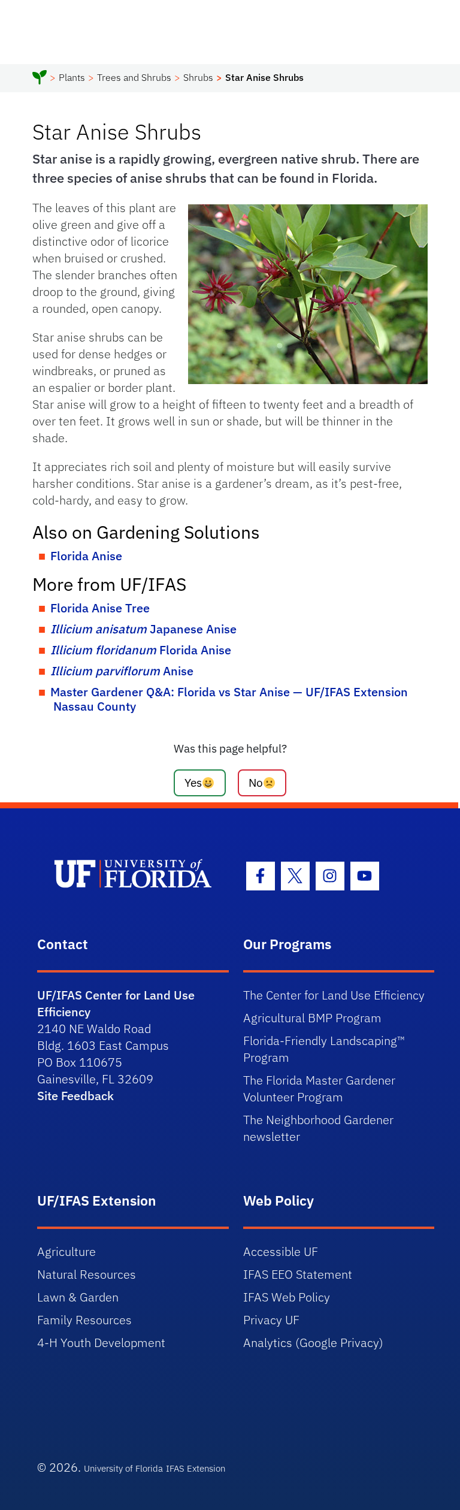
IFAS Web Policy (286, 1297)
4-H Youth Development (101, 1342)
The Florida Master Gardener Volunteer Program (319, 1088)
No (256, 782)
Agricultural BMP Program (312, 1018)
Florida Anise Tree (100, 608)
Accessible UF (280, 1251)
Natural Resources (86, 1274)
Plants (72, 77)
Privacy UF (271, 1320)
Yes (193, 782)
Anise (121, 671)
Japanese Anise (143, 629)
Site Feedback (75, 1096)
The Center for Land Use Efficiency (334, 995)
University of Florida (123, 1468)
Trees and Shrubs (134, 77)
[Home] (39, 79)
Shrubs (198, 77)
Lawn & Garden (78, 1297)
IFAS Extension (195, 1468)
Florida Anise (86, 556)
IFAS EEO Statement (297, 1274)
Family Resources (84, 1320)
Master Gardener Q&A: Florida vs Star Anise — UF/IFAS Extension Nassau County (229, 699)
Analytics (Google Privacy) (313, 1342)
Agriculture (66, 1251)
